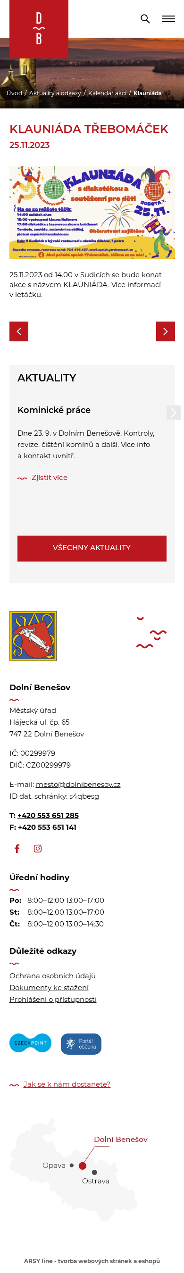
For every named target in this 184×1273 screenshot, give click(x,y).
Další (174, 412)
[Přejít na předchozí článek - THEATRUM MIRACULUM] (18, 331)
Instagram (37, 848)
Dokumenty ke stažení (49, 988)
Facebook (17, 848)
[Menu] (168, 19)
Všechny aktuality (92, 548)
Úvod (14, 94)
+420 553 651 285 (48, 816)
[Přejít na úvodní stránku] (38, 29)
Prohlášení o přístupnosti (53, 1000)
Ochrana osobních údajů (52, 976)
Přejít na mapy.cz (92, 1166)
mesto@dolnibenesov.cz (78, 785)
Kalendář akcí (107, 94)
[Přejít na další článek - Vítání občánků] (165, 331)
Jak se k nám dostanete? (67, 1085)
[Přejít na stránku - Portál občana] (81, 1045)
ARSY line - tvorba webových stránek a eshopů (92, 1262)
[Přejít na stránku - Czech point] (30, 1045)
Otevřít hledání (145, 18)
